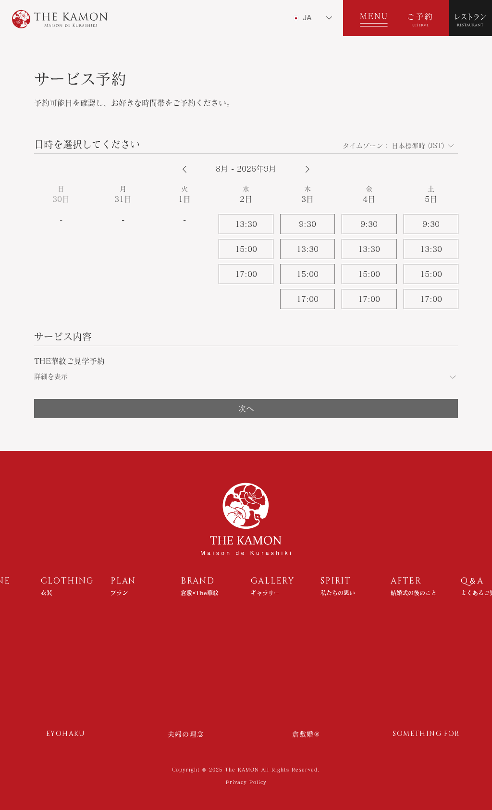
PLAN (123, 580)
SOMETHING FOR (426, 733)
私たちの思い (337, 593)
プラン (119, 593)
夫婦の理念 (186, 734)
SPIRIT (335, 580)
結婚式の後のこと (414, 593)
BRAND (198, 580)
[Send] (369, 18)
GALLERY (273, 580)
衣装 (46, 593)
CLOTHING (67, 580)
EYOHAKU (66, 733)
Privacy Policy (246, 782)
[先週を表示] (184, 169)
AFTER (406, 580)
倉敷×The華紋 (200, 593)
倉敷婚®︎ (306, 734)
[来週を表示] (307, 169)
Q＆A (472, 580)
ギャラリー (265, 593)
